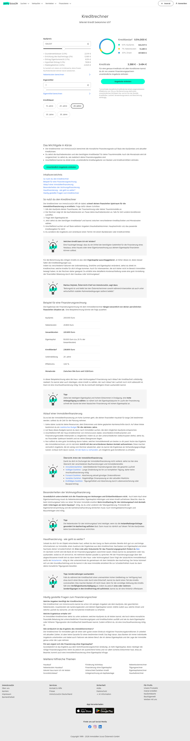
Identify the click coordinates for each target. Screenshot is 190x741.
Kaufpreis (47, 39)
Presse (52, 691)
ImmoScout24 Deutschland (60, 694)
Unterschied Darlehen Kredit (97, 670)
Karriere (5, 691)
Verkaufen (36, 3)
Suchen (23, 3)
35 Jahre (63, 114)
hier (137, 549)
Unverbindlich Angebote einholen (61, 167)
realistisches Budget (68, 427)
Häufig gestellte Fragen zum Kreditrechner (61, 193)
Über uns (5, 688)
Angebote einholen (123, 81)
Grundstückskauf (50, 673)
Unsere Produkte (151, 688)
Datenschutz (102, 691)
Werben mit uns (150, 699)
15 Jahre (49, 106)
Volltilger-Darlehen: (73, 470)
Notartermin (57, 560)
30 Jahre (50, 114)
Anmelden (182, 3)
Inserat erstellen (150, 691)
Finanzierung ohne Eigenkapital (98, 667)
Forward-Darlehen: (73, 475)
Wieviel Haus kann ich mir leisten (56, 670)
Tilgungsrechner (136, 667)
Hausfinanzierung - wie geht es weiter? (59, 190)
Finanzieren (64, 3)
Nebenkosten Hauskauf (53, 667)
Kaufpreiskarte (150, 694)
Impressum (6, 694)
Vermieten (49, 3)
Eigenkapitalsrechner (138, 670)
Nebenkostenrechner (138, 664)
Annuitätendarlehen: (74, 467)
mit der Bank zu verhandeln (86, 450)
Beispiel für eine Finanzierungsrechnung (60, 182)
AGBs (99, 688)
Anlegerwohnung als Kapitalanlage (99, 673)
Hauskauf (47, 664)
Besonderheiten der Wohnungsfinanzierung (61, 187)
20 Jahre (63, 106)
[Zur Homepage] (10, 3)
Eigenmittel (48, 80)
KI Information (105, 694)
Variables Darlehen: (73, 478)
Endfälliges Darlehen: (74, 481)
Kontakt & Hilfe (55, 688)
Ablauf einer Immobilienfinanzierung (58, 184)
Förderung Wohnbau (94, 664)
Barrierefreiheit (8, 697)
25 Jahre (77, 106)
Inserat (167, 3)
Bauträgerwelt (150, 696)
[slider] (63, 48)
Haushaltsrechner (136, 673)
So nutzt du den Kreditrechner (56, 179)
